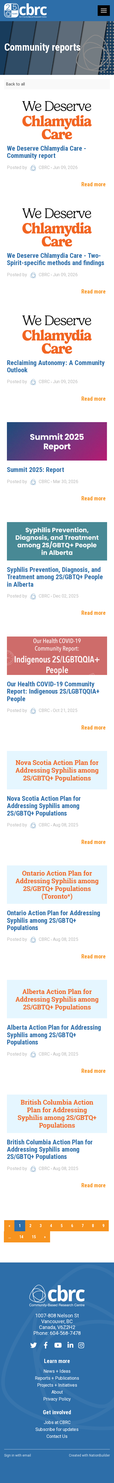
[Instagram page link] (81, 1346)
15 (34, 1237)
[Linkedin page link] (70, 1346)
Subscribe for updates (57, 1429)
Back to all (15, 84)
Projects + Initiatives (57, 1385)
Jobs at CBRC (57, 1422)
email (26, 1455)
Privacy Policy (57, 1399)
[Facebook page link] (45, 1346)
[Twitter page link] (33, 1346)
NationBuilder (99, 1455)
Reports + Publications (57, 1378)
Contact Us (57, 1436)
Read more (93, 184)
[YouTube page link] (58, 1346)
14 (21, 1237)
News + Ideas (57, 1371)
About (57, 1392)
